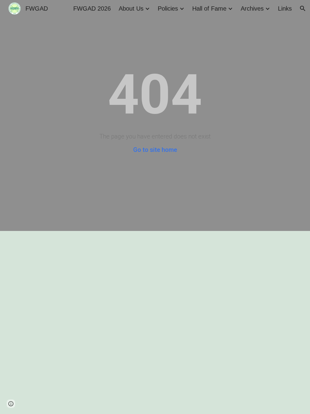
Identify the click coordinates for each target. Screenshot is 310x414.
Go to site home (155, 149)
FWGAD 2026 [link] (92, 8)
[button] (302, 8)
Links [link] (285, 8)
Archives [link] (252, 8)
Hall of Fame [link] (209, 8)
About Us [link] (131, 8)
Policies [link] (168, 8)
